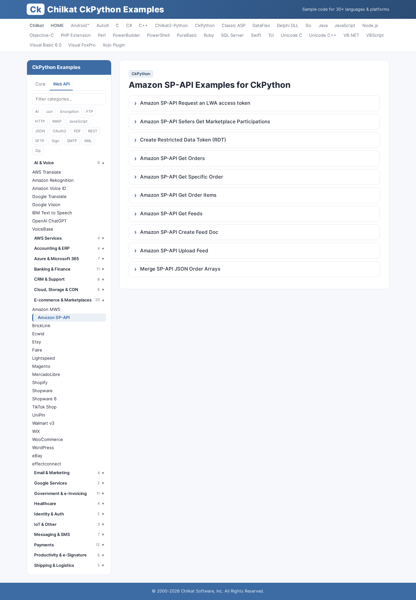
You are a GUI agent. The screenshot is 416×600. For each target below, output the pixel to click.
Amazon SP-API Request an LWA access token (195, 103)
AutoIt (103, 25)
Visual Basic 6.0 (45, 44)
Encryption (69, 111)
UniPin (38, 415)
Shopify (39, 382)
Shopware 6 (44, 398)
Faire (37, 350)
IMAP (56, 121)
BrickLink (41, 325)
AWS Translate (46, 172)
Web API (61, 84)
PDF (77, 131)
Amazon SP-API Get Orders (172, 158)
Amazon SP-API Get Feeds (171, 213)
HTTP (40, 121)
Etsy (36, 341)
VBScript (375, 35)
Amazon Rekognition (53, 180)
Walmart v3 (43, 423)
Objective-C (42, 35)
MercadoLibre (46, 374)
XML (88, 141)
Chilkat (37, 25)
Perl (102, 35)
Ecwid (38, 333)
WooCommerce (47, 439)
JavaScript (344, 25)
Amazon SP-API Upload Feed (174, 250)
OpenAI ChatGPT (49, 220)
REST (92, 131)
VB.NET (351, 35)
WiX (36, 431)
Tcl (271, 35)
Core (40, 84)
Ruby (209, 35)
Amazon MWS (46, 309)
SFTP (39, 141)
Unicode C (291, 35)
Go (308, 25)
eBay (37, 455)
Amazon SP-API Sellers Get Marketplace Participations (205, 121)
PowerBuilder (126, 35)
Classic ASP (233, 25)
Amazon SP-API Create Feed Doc (179, 232)
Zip (38, 150)
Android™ (80, 25)
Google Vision (46, 204)
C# (129, 25)
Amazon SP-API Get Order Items (178, 195)
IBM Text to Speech (52, 212)
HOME (57, 25)
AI (37, 111)
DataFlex (261, 25)
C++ (143, 25)
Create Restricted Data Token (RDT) (183, 140)
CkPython (205, 25)
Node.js (370, 25)
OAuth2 (59, 131)
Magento (41, 366)
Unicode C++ (322, 35)
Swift (256, 35)
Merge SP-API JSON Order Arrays (180, 269)
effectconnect (46, 463)
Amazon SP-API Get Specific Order (181, 177)
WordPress (43, 447)
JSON (40, 131)
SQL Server (232, 35)
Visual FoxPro (82, 44)
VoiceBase (42, 229)
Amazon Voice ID (49, 188)
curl (49, 111)
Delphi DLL (287, 25)
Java (323, 25)
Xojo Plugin (114, 44)
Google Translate (49, 196)
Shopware (42, 390)
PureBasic (187, 35)
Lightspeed (43, 358)
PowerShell (158, 35)
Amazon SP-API (54, 317)
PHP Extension (76, 35)
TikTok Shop (44, 406)
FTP (89, 111)
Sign (55, 141)
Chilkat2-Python (171, 25)
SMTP (72, 141)
